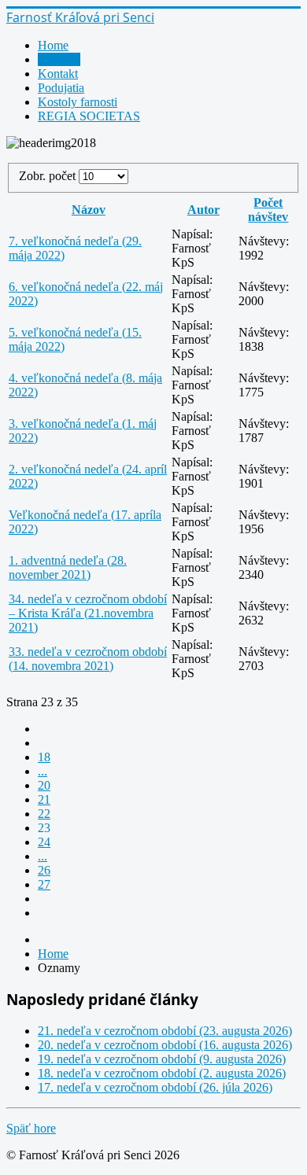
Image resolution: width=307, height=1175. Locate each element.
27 (44, 884)
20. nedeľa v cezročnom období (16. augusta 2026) (165, 1045)
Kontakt (58, 73)
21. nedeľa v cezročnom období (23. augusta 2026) (165, 1030)
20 (44, 785)
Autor (203, 209)
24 (44, 842)
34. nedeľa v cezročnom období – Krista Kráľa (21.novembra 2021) (88, 613)
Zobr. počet (49, 175)
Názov (88, 209)
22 (44, 813)
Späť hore (31, 1128)
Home (53, 45)
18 (44, 757)
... (42, 771)
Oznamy (59, 59)
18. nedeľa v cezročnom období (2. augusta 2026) (162, 1073)
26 (44, 870)
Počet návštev (268, 209)
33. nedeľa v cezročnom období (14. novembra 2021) (88, 658)
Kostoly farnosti (77, 102)
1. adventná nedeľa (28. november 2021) (68, 567)
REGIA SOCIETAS (89, 116)
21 (44, 799)
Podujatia (61, 87)
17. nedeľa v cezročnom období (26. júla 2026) (155, 1087)
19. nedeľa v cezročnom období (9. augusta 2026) (162, 1059)
